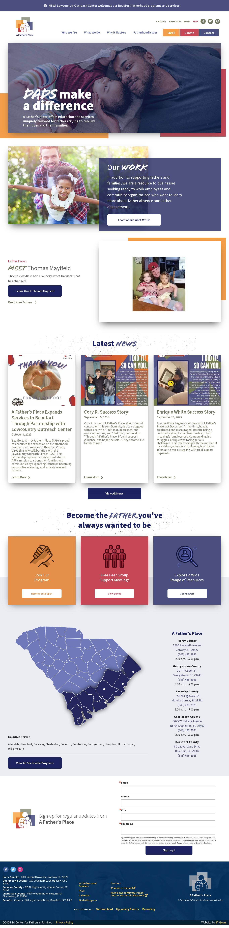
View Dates (114, 593)
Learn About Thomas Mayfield (35, 291)
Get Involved (104, 909)
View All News (114, 493)
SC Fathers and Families (88, 885)
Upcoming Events (127, 909)
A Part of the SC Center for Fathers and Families (200, 900)
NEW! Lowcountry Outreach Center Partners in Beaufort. (128, 894)
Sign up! (169, 850)
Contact (209, 33)
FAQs (81, 890)
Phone (125, 796)
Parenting (148, 909)
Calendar (84, 895)
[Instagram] (20, 869)
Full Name (127, 823)
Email (124, 782)
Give (195, 21)
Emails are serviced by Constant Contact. (194, 843)
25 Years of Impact (121, 888)
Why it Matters (116, 32)
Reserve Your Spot (41, 593)
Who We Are (69, 32)
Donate (189, 33)
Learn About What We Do (134, 220)
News (187, 21)
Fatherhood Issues (145, 32)
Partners (161, 21)
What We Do (92, 32)
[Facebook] (6, 869)
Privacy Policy (64, 922)
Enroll (171, 33)
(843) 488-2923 (187, 654)
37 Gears (221, 922)
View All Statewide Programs (35, 763)
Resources (175, 21)
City (123, 810)
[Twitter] (13, 869)
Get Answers (187, 593)
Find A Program (88, 900)
